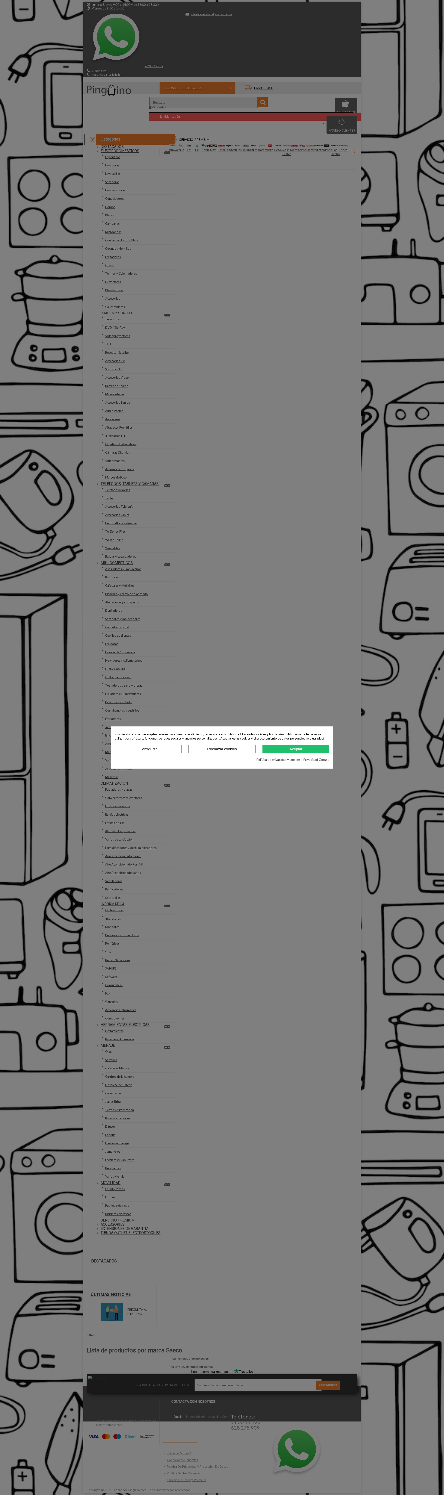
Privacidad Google (316, 759)
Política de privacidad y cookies (278, 759)
